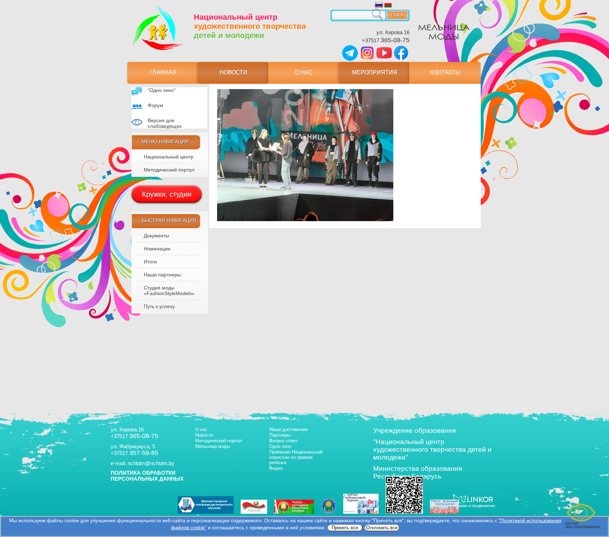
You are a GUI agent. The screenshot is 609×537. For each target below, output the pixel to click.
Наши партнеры (162, 274)
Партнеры (279, 435)
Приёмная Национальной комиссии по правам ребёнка (295, 457)
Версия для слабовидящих (165, 123)
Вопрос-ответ (283, 440)
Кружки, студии (166, 194)
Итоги (150, 261)
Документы (156, 235)
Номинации (157, 248)
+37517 (386, 40)
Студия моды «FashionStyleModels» (169, 290)
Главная (163, 72)
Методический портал (169, 170)
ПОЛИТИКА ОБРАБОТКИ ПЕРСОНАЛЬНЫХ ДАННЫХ (147, 476)
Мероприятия (374, 72)
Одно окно (280, 446)
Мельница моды (212, 446)
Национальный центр (168, 157)
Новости (233, 72)
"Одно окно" (162, 90)
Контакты (445, 72)
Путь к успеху (159, 306)
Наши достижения (288, 429)
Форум (155, 105)
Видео (276, 468)
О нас (304, 72)
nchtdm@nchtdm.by (151, 463)
